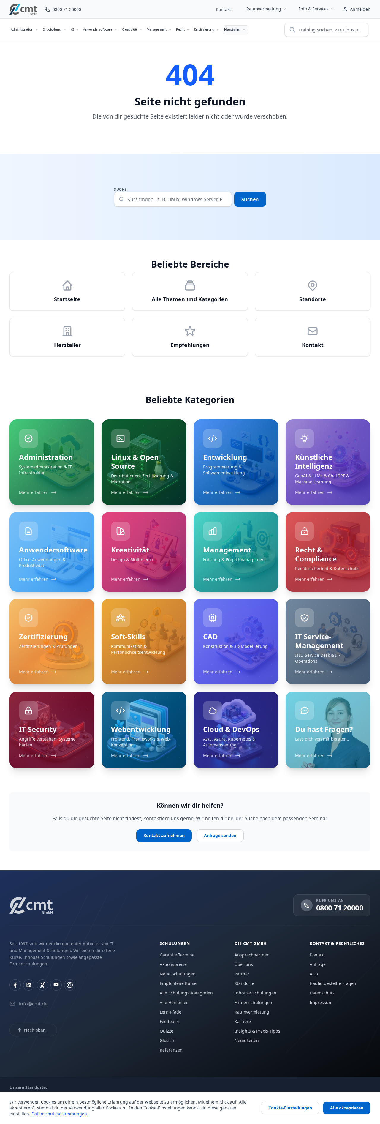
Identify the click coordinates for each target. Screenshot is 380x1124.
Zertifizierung (204, 29)
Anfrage (318, 964)
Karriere (243, 1021)
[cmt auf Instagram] (69, 985)
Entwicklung (52, 29)
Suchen (250, 199)
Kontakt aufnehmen (164, 835)
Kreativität (129, 29)
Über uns (244, 964)
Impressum (321, 1002)
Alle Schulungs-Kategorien (186, 993)
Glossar (167, 1040)
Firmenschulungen (253, 1002)
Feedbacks (170, 1021)
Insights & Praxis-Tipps (257, 1031)
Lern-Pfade (170, 1012)
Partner (242, 974)
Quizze (166, 1031)
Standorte (244, 983)
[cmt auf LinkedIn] (28, 985)
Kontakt (223, 9)
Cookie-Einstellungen (290, 1108)
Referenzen (171, 1050)
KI (72, 29)
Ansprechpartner (252, 955)
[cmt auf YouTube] (56, 985)
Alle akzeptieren (346, 1108)
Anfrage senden (220, 835)
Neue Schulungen (178, 974)
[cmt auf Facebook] (15, 985)
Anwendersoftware (97, 29)
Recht (180, 29)
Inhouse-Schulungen (255, 993)
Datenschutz (322, 993)
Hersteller (232, 29)
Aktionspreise (173, 964)
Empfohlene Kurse (178, 983)
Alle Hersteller (174, 1002)
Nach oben (35, 1030)
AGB (314, 974)
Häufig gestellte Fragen (333, 983)
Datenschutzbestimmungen (59, 1114)
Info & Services (314, 9)
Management (157, 29)
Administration (22, 29)
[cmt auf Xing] (42, 985)
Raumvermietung (263, 9)
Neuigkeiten (247, 1040)
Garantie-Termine (177, 955)
